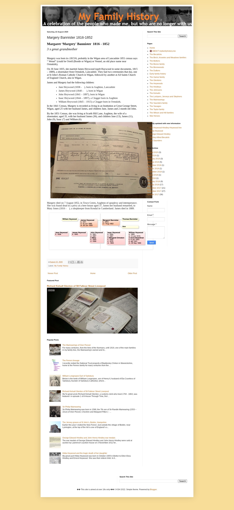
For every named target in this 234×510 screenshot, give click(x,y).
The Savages (155, 106)
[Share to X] (75, 262)
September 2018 (154, 172)
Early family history (158, 74)
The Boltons (155, 61)
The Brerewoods (157, 67)
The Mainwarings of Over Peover (76, 345)
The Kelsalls (155, 93)
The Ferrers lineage (70, 360)
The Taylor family (157, 109)
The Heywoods (156, 83)
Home (93, 273)
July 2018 (151, 178)
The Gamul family (157, 77)
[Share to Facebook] (78, 262)
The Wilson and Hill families (162, 113)
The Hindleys (155, 87)
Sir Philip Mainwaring (71, 407)
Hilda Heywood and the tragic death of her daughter (84, 453)
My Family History (61, 266)
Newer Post (53, 273)
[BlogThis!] (72, 262)
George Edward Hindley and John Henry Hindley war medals (88, 438)
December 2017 (154, 188)
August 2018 (152, 175)
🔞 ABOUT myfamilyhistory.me (163, 51)
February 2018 (153, 181)
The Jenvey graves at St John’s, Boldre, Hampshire (84, 422)
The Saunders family (158, 103)
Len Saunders (156, 140)
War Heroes (155, 116)
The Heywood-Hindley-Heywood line (166, 128)
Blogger (153, 489)
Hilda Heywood (156, 131)
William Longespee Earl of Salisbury (78, 376)
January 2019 (153, 162)
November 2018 (154, 165)
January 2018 (153, 185)
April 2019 (151, 155)
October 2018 (153, 168)
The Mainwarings (157, 100)
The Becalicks (156, 54)
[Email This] (69, 262)
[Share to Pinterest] (81, 262)
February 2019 (153, 159)
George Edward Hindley (160, 134)
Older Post (132, 273)
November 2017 (154, 191)
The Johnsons (156, 90)
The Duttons (155, 70)
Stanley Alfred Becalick (159, 137)
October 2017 (153, 194)
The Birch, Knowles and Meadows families (168, 57)
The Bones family (157, 64)
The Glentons (155, 80)
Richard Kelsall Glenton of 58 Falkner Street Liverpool (76, 286)
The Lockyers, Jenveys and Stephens (166, 96)
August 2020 (152, 152)
